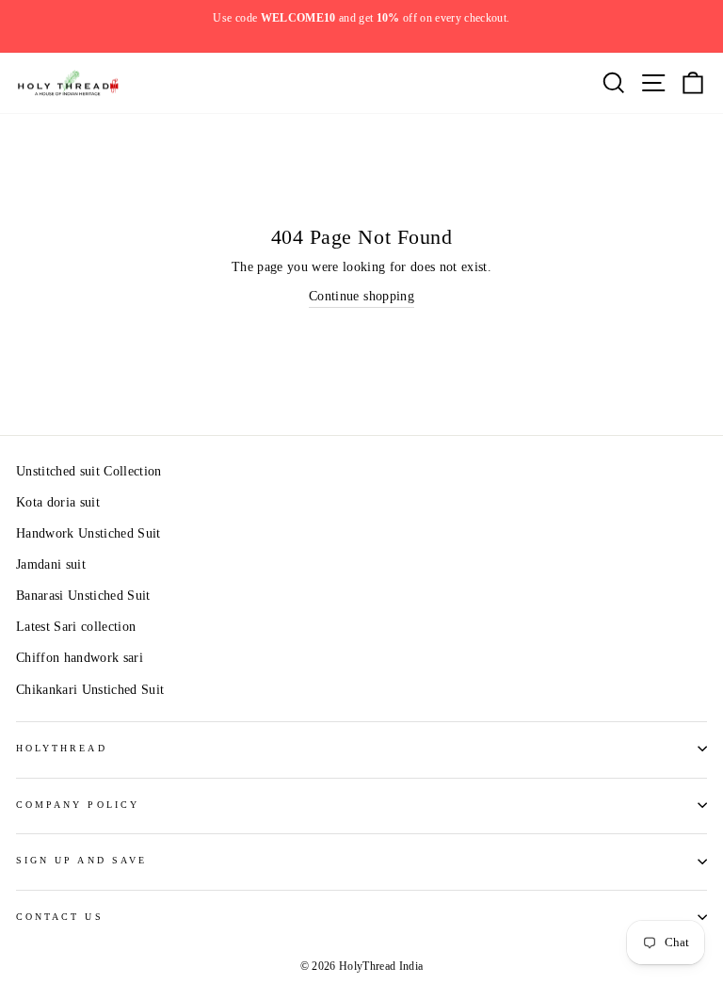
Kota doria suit (58, 502)
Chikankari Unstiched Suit (90, 690)
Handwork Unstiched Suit (88, 533)
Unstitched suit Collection (89, 471)
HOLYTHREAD (61, 748)
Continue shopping (361, 296)
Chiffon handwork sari (79, 658)
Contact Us (60, 916)
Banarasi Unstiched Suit (83, 595)
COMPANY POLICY (77, 804)
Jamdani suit (51, 564)
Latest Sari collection (76, 627)
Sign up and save (81, 860)
